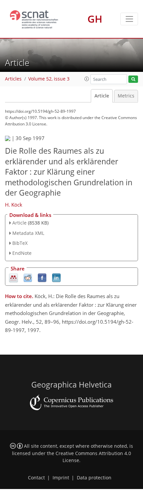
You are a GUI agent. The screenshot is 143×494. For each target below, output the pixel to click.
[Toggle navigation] (129, 19)
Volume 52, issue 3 (49, 79)
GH (94, 19)
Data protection (94, 478)
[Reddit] (27, 277)
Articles (13, 79)
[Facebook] (42, 277)
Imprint (61, 478)
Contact (36, 478)
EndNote (22, 253)
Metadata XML (28, 233)
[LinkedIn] (56, 277)
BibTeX (20, 243)
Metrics (126, 96)
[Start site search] (133, 79)
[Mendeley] (13, 277)
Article (101, 96)
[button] (86, 79)
